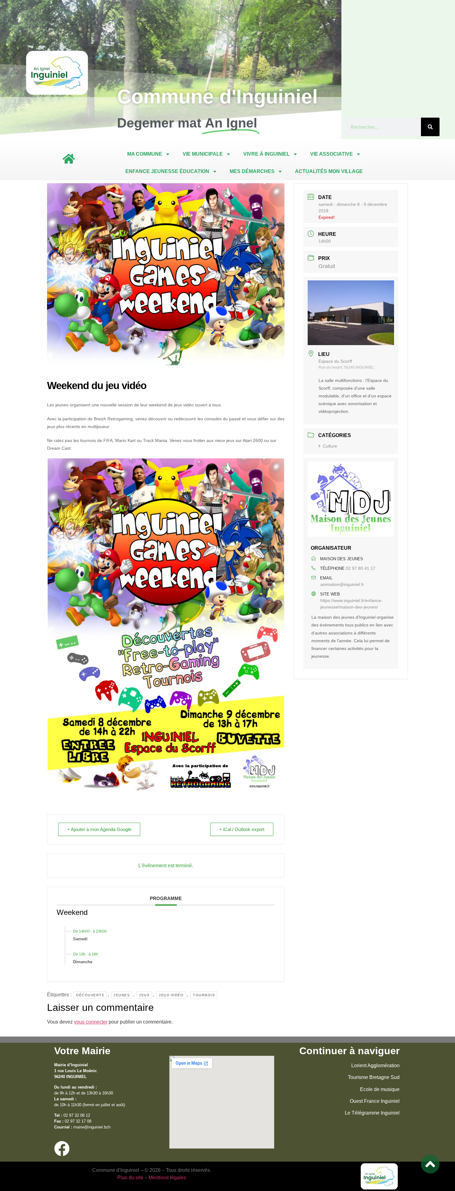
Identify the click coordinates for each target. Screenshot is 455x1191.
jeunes (122, 995)
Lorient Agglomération (375, 1065)
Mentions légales (167, 1177)
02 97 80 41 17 (360, 568)
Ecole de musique (380, 1089)
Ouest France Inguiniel (375, 1101)
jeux (144, 995)
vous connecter (90, 1021)
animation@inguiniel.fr (342, 584)
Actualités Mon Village (329, 171)
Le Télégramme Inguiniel (372, 1112)
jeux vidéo (171, 995)
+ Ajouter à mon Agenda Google (99, 829)
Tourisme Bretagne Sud (374, 1077)
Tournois (204, 995)
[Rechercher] (430, 127)
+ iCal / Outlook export (241, 829)
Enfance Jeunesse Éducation (167, 171)
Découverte (90, 995)
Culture (330, 446)
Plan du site (130, 1177)
